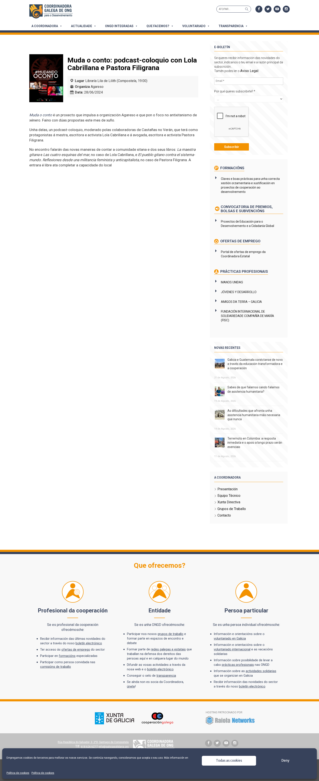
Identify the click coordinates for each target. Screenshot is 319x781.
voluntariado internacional (232, 649)
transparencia (166, 676)
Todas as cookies (229, 760)
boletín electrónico (89, 643)
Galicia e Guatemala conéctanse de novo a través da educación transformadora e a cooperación (255, 364)
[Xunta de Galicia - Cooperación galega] (134, 723)
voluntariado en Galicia (230, 638)
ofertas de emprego (75, 649)
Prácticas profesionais (243, 271)
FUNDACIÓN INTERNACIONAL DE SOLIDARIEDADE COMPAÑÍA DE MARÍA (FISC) (247, 316)
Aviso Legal (249, 71)
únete (131, 686)
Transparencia (231, 26)
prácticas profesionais (238, 665)
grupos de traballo (170, 634)
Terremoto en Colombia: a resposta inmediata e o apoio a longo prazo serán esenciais (254, 443)
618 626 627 (89, 746)
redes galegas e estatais (168, 649)
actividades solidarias (261, 671)
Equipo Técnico (228, 496)
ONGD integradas (119, 26)
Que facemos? (157, 26)
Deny (285, 760)
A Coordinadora (44, 26)
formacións (67, 656)
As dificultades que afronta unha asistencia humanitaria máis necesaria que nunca (253, 415)
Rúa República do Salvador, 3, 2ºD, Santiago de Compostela (93, 742)
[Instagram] (286, 9)
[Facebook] (258, 9)
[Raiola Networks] (230, 723)
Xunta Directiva (228, 502)
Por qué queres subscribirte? (234, 91)
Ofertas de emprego (239, 241)
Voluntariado (194, 26)
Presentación (227, 489)
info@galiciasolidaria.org (114, 746)
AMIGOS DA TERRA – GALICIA (241, 302)
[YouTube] (277, 9)
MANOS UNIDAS (232, 282)
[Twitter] (268, 9)
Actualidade (81, 26)
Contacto (224, 515)
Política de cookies (18, 772)
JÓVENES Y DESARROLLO (239, 292)
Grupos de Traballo (231, 509)
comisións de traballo (55, 667)
